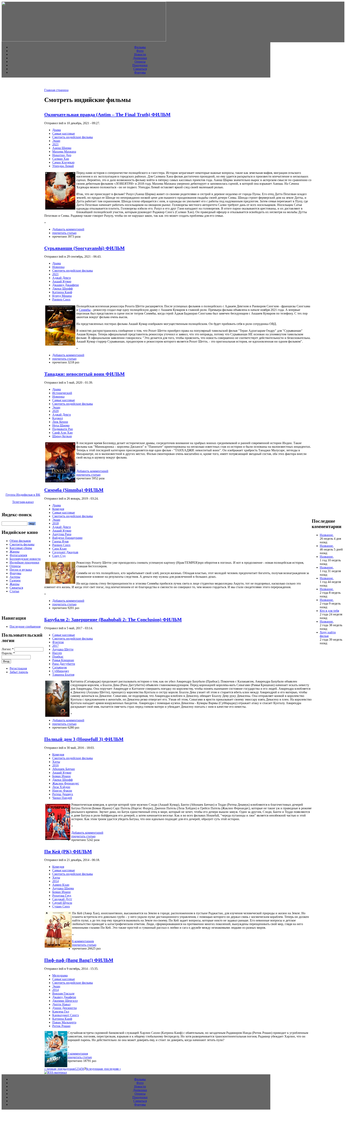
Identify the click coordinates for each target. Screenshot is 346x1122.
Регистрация (18, 668)
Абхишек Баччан (63, 769)
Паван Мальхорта (64, 1022)
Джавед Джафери (64, 997)
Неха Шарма (60, 425)
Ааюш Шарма (61, 148)
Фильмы (140, 47)
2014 (55, 881)
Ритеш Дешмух (62, 794)
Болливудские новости (25, 558)
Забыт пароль (19, 672)
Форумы (140, 72)
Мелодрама (60, 975)
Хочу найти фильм (328, 634)
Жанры (14, 551)
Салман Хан (60, 158)
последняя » (113, 1069)
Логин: (8, 649)
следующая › (96, 1069)
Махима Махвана (64, 151)
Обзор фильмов (20, 540)
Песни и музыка (21, 569)
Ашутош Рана (61, 534)
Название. (327, 535)
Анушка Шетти (62, 649)
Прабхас (57, 656)
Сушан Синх (61, 906)
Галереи (15, 580)
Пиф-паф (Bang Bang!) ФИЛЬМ (78, 960)
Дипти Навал (61, 1004)
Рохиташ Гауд (61, 895)
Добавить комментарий (68, 229)
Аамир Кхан (60, 884)
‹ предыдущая (65, 1069)
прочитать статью (64, 233)
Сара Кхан (59, 548)
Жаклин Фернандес (65, 783)
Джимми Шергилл (65, 1000)
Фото (140, 50)
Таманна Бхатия (63, 674)
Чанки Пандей (62, 797)
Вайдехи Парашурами (67, 537)
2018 (55, 523)
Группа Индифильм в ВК (23, 494)
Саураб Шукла (62, 902)
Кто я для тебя (329, 610)
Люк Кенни (60, 421)
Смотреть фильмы (22, 544)
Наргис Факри (62, 790)
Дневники (140, 58)
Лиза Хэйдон (61, 787)
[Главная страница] (84, 40)
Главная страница (56, 90)
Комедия (58, 509)
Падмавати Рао (62, 429)
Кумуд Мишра (62, 295)
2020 (55, 411)
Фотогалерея (18, 555)
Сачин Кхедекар (63, 162)
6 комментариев (83, 941)
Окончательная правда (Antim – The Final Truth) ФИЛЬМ (107, 114)
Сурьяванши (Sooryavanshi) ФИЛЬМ (84, 248)
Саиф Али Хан (62, 432)
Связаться (140, 69)
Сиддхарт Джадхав (65, 552)
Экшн (56, 140)
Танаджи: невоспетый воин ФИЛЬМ (84, 374)
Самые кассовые (63, 133)
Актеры (15, 577)
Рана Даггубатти (63, 663)
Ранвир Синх (61, 299)
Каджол (57, 418)
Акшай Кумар (61, 281)
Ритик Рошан (61, 1026)
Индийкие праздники (24, 562)
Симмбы (85, 309)
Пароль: (8, 653)
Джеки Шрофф (62, 288)
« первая (50, 1069)
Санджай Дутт (62, 899)
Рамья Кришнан (63, 660)
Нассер (57, 653)
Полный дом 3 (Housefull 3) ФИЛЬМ (84, 739)
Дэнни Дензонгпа (64, 1008)
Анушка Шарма (63, 888)
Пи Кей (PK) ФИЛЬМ (68, 851)
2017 (55, 645)
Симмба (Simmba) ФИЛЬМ (74, 490)
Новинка (58, 267)
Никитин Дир (61, 155)
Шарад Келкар (62, 436)
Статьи (14, 591)
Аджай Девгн (61, 277)
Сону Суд (58, 555)
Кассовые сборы (21, 548)
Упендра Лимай (63, 166)
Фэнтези (58, 642)
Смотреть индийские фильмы (72, 137)
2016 (55, 765)
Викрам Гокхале (63, 993)
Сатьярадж (59, 667)
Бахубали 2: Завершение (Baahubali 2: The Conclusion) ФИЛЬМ (113, 619)
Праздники (140, 65)
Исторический (62, 393)
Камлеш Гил (60, 1011)
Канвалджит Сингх (65, 1015)
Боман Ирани (61, 776)
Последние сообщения (25, 626)
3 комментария (78, 1053)
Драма (56, 130)
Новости (140, 54)
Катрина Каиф (62, 292)
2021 (55, 144)
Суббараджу (60, 671)
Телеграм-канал (23, 502)
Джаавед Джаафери (65, 285)
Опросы (140, 61)
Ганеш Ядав (60, 541)
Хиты (56, 761)
